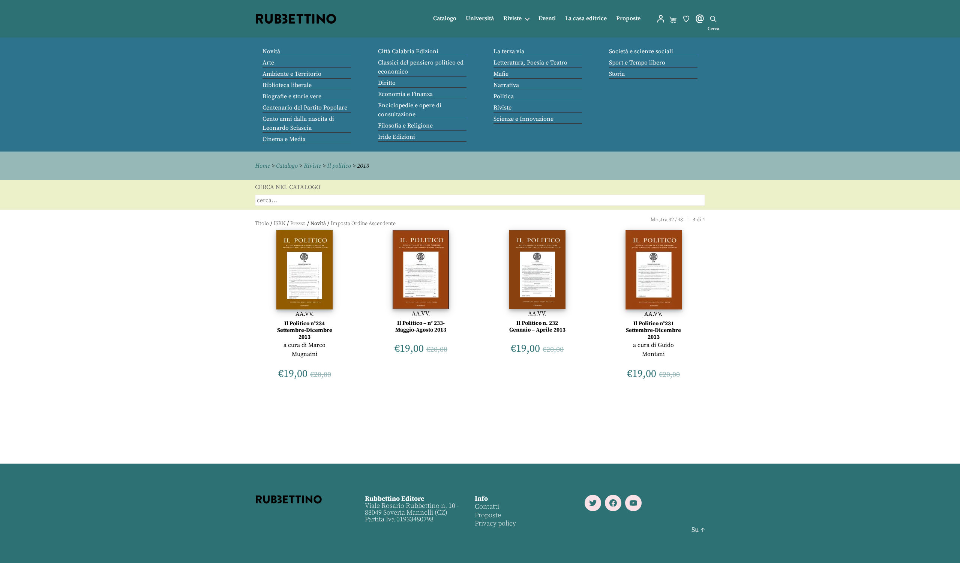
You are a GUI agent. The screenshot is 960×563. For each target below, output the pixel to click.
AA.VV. (305, 314)
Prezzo (298, 223)
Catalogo (444, 18)
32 (671, 219)
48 (680, 219)
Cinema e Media (284, 139)
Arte (268, 62)
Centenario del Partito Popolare (304, 107)
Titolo (262, 223)
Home (262, 166)
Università (480, 18)
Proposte (628, 18)
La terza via (509, 51)
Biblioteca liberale (287, 85)
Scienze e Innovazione (524, 119)
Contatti (487, 506)
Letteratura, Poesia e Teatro (530, 62)
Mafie (501, 74)
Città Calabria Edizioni (408, 51)
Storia (617, 74)
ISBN (279, 223)
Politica (504, 96)
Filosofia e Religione (405, 125)
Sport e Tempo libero (637, 62)
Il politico (339, 166)
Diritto (387, 83)
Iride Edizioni (396, 137)
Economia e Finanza (405, 94)
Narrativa (506, 85)
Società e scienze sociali (641, 51)
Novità (271, 51)
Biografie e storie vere (291, 96)
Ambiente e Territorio (291, 74)
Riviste (512, 18)
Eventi (547, 18)
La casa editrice (586, 18)
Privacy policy (495, 523)
